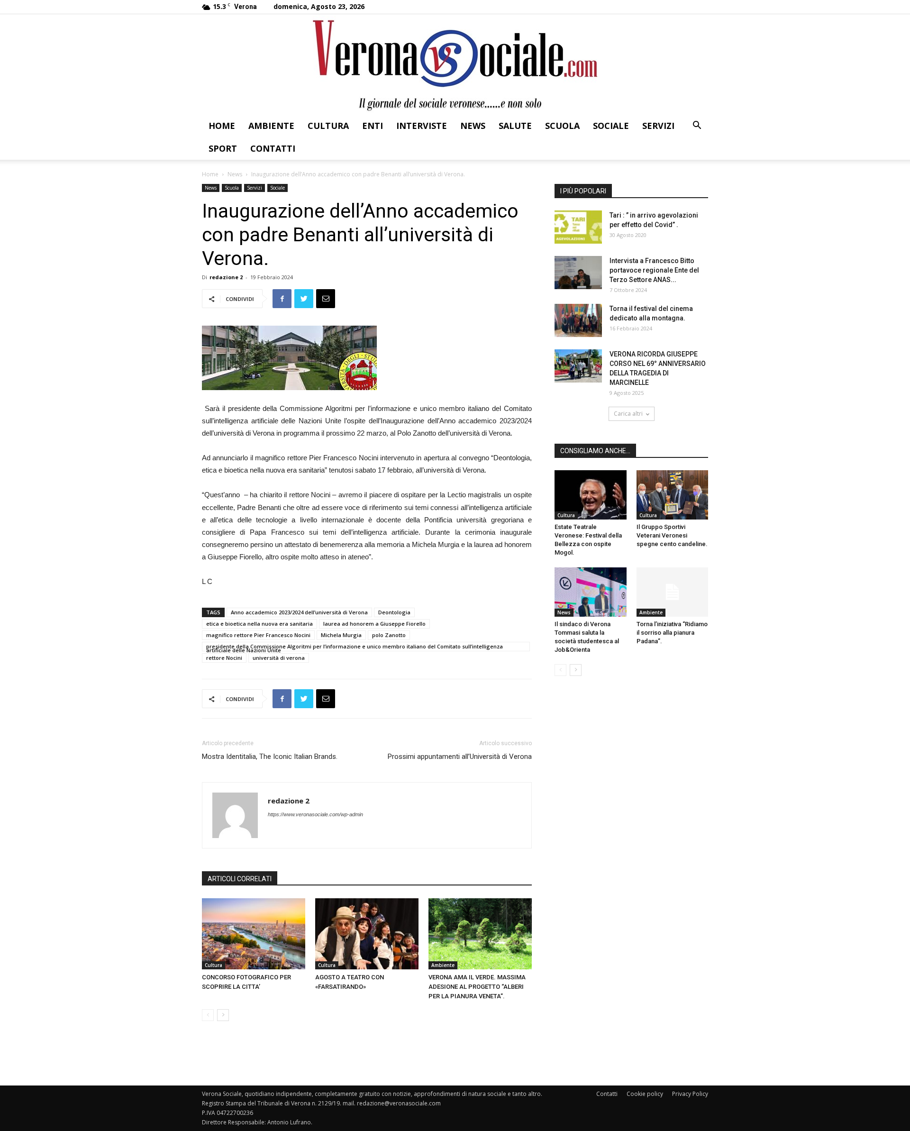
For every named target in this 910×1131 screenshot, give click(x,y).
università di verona (279, 657)
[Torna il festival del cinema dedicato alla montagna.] (578, 320)
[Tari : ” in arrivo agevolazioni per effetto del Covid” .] (578, 227)
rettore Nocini (224, 657)
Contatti (272, 148)
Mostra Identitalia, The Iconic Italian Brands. (269, 756)
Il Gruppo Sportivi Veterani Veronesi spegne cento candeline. (672, 535)
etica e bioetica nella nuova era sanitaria (259, 623)
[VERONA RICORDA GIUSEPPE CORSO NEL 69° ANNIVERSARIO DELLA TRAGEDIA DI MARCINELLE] (578, 366)
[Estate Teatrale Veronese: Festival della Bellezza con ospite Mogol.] (591, 495)
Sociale (611, 125)
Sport (223, 148)
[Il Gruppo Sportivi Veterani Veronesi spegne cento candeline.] (673, 495)
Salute (515, 125)
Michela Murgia (341, 634)
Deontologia (394, 612)
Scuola (562, 125)
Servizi (658, 125)
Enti (372, 125)
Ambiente (271, 125)
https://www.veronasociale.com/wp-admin (315, 814)
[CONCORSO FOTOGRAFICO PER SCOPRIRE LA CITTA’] (253, 933)
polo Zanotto (389, 634)
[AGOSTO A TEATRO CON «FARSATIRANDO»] (367, 933)
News (472, 125)
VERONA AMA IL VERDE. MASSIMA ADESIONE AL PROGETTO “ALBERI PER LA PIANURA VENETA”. (477, 987)
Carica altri (628, 414)
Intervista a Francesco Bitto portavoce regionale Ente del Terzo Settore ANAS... (654, 270)
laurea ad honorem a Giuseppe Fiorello (374, 623)
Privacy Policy (690, 1094)
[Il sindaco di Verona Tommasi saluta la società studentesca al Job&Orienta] (591, 592)
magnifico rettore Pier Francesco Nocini (258, 634)
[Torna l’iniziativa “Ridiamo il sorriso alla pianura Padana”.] (673, 592)
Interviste (421, 125)
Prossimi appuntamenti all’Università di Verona (460, 756)
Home (222, 125)
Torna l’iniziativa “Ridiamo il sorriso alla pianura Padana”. (672, 632)
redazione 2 (226, 277)
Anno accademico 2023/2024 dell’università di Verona (299, 612)
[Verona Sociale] (455, 64)
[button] (696, 126)
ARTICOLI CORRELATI (240, 879)
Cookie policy (645, 1094)
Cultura (328, 125)
